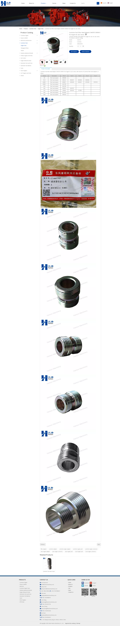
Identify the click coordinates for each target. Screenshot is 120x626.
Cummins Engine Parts (25, 588)
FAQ (69, 588)
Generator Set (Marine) (26, 65)
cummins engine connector (91, 549)
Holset (22, 50)
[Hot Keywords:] (98, 3)
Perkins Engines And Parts (26, 55)
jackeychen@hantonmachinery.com (49, 588)
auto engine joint (69, 551)
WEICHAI (22, 586)
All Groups (22, 602)
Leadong (73, 623)
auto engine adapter (45, 551)
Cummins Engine (24, 35)
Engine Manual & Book (26, 60)
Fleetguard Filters (25, 48)
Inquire (75, 51)
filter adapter (44, 549)
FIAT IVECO (23, 58)
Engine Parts (23, 45)
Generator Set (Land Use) (26, 63)
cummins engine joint (78, 549)
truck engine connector (90, 551)
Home (69, 582)
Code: (70, 43)
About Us (70, 584)
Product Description (45, 68)
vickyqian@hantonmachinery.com (48, 595)
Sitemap (78, 623)
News (69, 590)
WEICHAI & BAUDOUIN (26, 40)
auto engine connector (57, 551)
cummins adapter (53, 549)
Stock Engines (24, 70)
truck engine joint (79, 551)
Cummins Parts (24, 43)
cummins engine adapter (64, 549)
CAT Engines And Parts (26, 73)
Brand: (70, 41)
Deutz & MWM (24, 38)
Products (70, 586)
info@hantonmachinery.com (47, 584)
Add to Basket (85, 51)
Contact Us (70, 592)
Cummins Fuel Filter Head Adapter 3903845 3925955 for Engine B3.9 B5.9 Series (49, 571)
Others (22, 75)
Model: (70, 40)
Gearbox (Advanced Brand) (27, 53)
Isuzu (22, 68)
